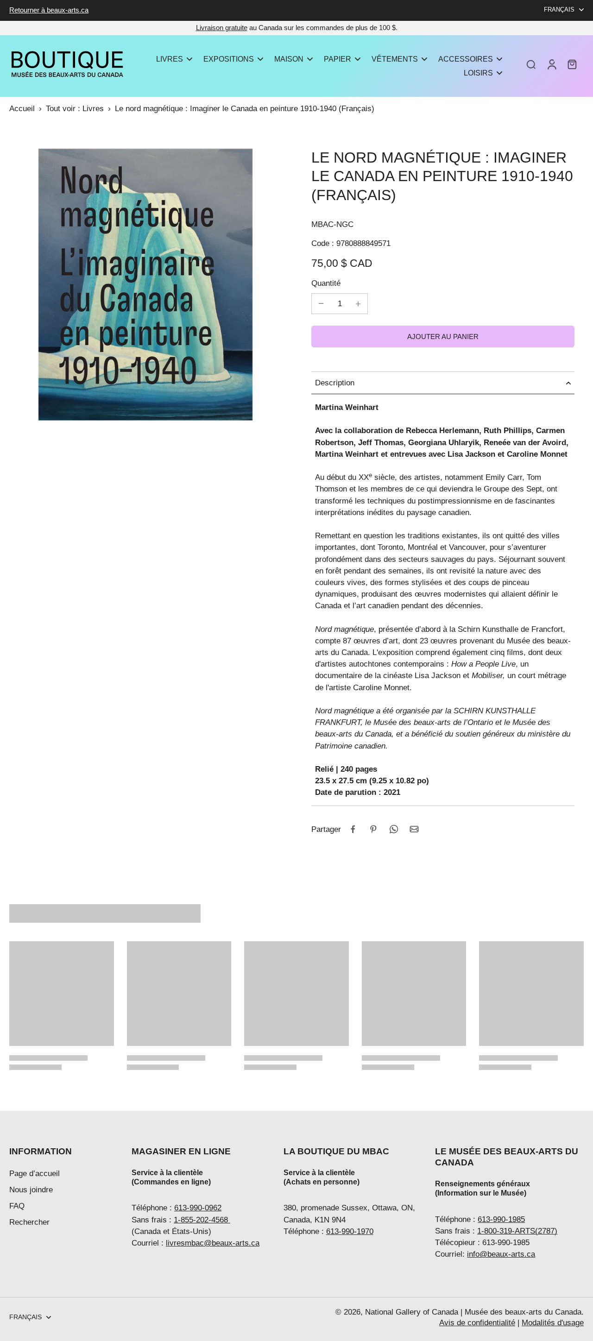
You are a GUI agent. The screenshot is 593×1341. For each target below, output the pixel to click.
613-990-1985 (501, 1219)
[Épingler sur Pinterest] (373, 829)
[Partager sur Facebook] (353, 829)
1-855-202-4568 (202, 1219)
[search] (531, 64)
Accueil (22, 108)
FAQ (17, 1206)
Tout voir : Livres (75, 108)
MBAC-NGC (332, 224)
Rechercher (29, 1222)
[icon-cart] (571, 64)
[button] (442, 336)
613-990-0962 (197, 1207)
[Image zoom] (145, 284)
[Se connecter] (551, 64)
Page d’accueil (34, 1173)
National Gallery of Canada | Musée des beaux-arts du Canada (473, 1312)
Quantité (326, 283)
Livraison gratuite (221, 27)
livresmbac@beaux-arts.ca (212, 1243)
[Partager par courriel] (414, 829)
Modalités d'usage (553, 1322)
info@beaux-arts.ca (501, 1254)
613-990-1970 (349, 1231)
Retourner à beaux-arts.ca (48, 10)
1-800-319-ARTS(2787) (517, 1231)
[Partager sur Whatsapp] (394, 829)
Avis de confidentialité (477, 1322)
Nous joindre (31, 1189)
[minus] (321, 303)
